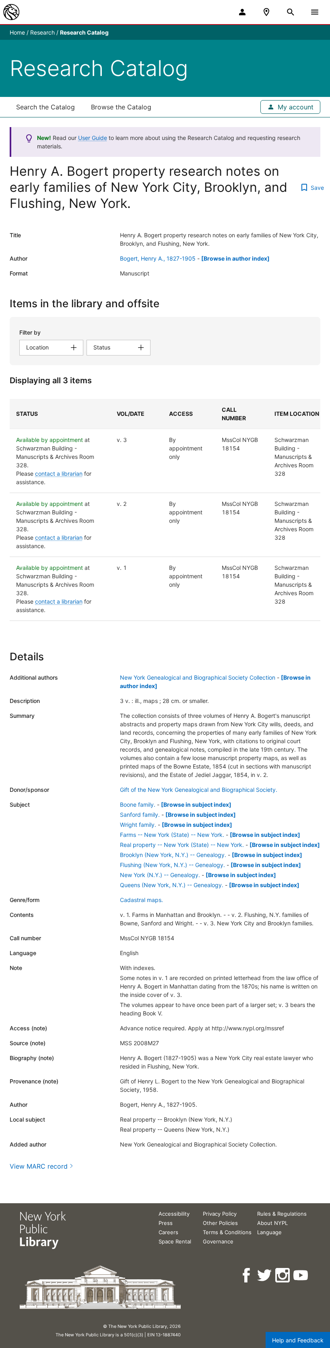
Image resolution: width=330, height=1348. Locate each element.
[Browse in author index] (235, 258)
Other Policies (220, 1223)
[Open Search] (290, 12)
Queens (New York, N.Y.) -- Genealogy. (171, 885)
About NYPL (272, 1223)
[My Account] (242, 12)
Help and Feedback (298, 1340)
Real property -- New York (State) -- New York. (182, 844)
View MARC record (39, 1166)
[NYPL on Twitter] (265, 1275)
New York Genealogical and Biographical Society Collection (197, 677)
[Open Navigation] (315, 12)
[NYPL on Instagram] (283, 1275)
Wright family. (138, 824)
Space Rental (175, 1241)
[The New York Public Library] (11, 12)
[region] (165, 509)
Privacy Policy (220, 1213)
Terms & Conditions (227, 1232)
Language (269, 1232)
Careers (168, 1232)
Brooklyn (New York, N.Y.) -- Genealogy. (173, 854)
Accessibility (174, 1213)
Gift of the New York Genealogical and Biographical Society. (198, 789)
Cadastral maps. (141, 899)
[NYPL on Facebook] (247, 1275)
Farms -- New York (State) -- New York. (172, 834)
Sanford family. (140, 814)
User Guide (92, 137)
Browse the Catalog (121, 107)
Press (166, 1223)
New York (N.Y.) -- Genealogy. (160, 874)
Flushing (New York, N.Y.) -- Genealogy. (172, 864)
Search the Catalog (45, 107)
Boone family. (137, 804)
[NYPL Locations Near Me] (266, 12)
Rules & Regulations (282, 1213)
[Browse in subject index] (196, 804)
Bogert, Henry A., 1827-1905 (158, 258)
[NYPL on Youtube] (301, 1275)
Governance (218, 1241)
